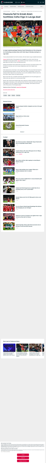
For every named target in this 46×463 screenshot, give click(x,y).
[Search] (38, 2)
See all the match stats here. (9, 89)
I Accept (23, 454)
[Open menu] (43, 2)
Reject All (23, 457)
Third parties (17, 447)
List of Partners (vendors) (5, 451)
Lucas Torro (19, 87)
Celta (19, 60)
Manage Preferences (23, 460)
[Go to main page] (7, 2)
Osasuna (5, 59)
